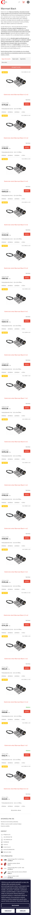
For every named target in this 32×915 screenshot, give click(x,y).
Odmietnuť (8, 911)
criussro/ (5, 844)
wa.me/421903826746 (8, 849)
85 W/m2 (4, 112)
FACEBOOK (6, 842)
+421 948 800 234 (7, 839)
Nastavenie (15, 905)
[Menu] (28, 2)
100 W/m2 (10, 112)
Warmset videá (7, 852)
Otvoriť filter (16, 67)
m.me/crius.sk (7, 847)
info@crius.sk (6, 834)
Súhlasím (23, 911)
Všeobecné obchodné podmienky (9, 822)
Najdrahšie (23, 59)
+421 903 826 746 (7, 837)
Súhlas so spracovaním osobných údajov (11, 824)
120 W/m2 (16, 112)
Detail (27, 104)
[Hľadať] (19, 2)
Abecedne (4, 62)
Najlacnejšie (15, 59)
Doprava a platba (5, 826)
